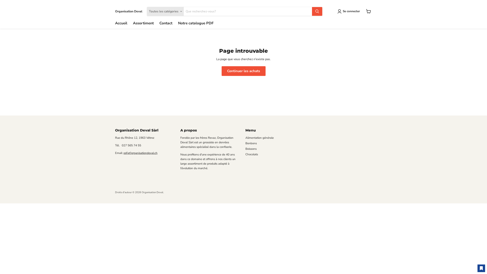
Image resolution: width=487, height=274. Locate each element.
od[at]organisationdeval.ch (140, 153)
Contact (165, 23)
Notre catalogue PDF (196, 23)
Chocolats (251, 154)
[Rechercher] (317, 11)
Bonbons (251, 143)
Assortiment (143, 23)
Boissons (251, 149)
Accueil (121, 23)
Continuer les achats (243, 71)
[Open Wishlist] (481, 268)
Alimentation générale (259, 138)
